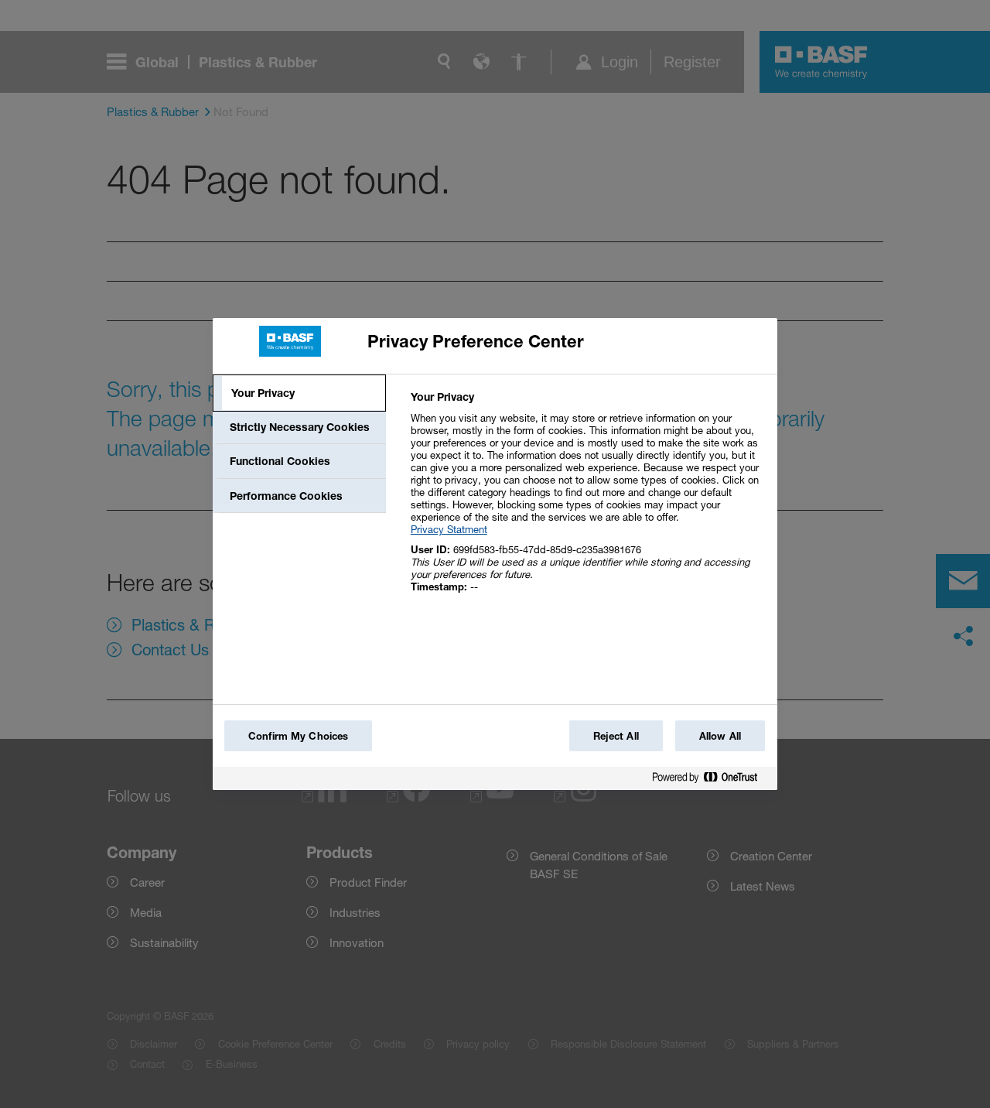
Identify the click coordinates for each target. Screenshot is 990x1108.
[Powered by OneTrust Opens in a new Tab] (711, 780)
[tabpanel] (587, 500)
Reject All (616, 736)
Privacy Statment (449, 529)
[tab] (299, 393)
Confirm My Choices (298, 736)
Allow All (720, 736)
